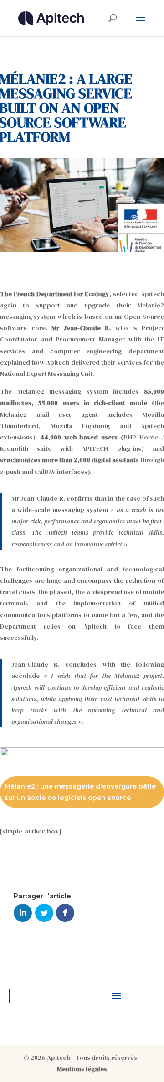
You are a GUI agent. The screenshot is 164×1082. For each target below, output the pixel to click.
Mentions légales (82, 1068)
